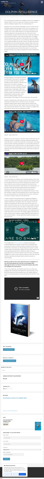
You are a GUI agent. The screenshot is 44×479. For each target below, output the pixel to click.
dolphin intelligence (18, 242)
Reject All (15, 474)
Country (5, 447)
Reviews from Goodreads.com (10, 410)
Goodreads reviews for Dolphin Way (15, 398)
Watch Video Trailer (9, 360)
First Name (6, 435)
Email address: (7, 452)
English (5, 388)
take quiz (5, 424)
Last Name (5, 441)
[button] (42, 2)
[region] (15, 470)
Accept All (22, 474)
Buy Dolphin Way (9, 349)
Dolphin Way (4, 1)
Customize (7, 474)
